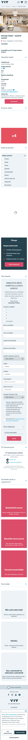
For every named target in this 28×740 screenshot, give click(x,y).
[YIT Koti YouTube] (16, 695)
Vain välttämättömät (8, 732)
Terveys (6, 165)
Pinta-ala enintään (8, 333)
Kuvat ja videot (6, 108)
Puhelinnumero (7, 379)
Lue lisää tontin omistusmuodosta (9, 91)
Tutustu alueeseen (14, 264)
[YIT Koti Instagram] (12, 695)
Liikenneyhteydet (8, 172)
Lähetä (14, 438)
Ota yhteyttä (14, 101)
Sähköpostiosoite (7, 387)
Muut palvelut (7, 185)
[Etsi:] (25, 711)
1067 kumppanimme (11, 714)
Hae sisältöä (14, 707)
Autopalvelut (7, 182)
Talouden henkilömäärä (10, 432)
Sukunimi (5, 371)
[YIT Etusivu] (4, 2)
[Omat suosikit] (22, 2)
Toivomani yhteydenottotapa (10, 394)
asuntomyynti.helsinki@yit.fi (15, 462)
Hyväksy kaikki (20, 732)
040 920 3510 (12, 459)
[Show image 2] (14, 135)
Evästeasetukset (14, 737)
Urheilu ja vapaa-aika (9, 178)
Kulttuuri (6, 175)
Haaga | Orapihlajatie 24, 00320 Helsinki (12, 41)
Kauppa (6, 162)
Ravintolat (6, 169)
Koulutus (6, 159)
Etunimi (5, 363)
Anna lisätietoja (9, 427)
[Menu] (25, 2)
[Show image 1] (14, 20)
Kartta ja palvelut (7, 148)
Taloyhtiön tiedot (7, 57)
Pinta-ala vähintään (8, 325)
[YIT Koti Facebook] (8, 695)
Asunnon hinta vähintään (9, 340)
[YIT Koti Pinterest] (19, 695)
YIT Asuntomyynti (7, 447)
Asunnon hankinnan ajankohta (11, 356)
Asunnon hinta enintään (9, 348)
